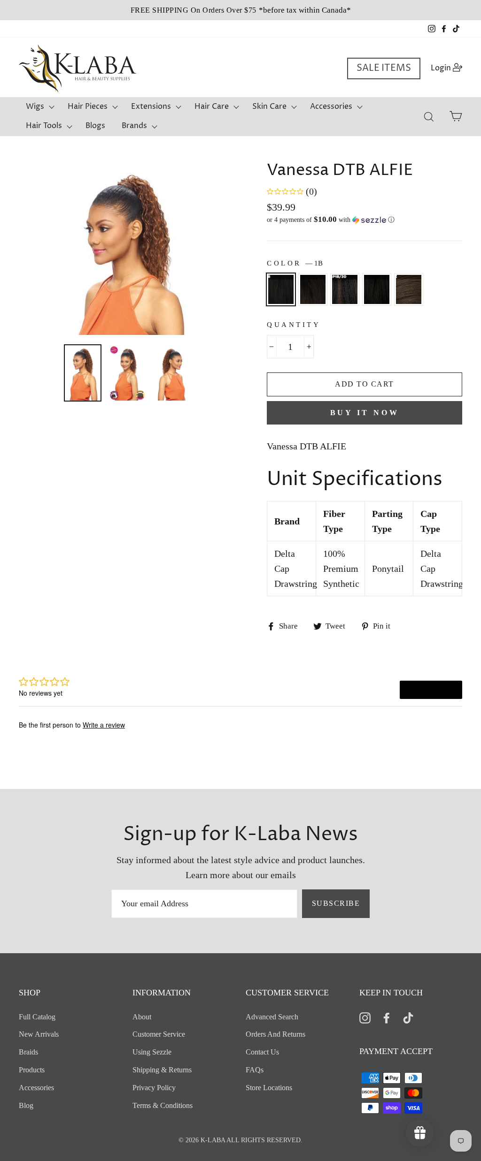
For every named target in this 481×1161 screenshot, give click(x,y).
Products (32, 1070)
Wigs (35, 106)
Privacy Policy (154, 1088)
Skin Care (269, 106)
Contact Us (262, 1052)
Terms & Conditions (162, 1105)
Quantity (293, 324)
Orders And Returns (275, 1034)
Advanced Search (272, 1017)
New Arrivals (39, 1034)
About (141, 1017)
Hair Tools (44, 126)
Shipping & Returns (162, 1070)
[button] (364, 219)
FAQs (255, 1070)
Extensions (151, 106)
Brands (134, 126)
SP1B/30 (345, 289)
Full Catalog (37, 1017)
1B (281, 289)
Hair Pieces (88, 106)
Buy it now (364, 413)
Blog (26, 1105)
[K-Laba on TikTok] (408, 1017)
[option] (240, 10)
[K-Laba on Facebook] (386, 1017)
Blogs (95, 126)
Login (449, 67)
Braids (28, 1052)
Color (295, 263)
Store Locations (269, 1088)
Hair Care (211, 106)
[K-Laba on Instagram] (365, 1017)
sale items (384, 68)
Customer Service (158, 1034)
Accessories (331, 106)
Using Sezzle (151, 1052)
